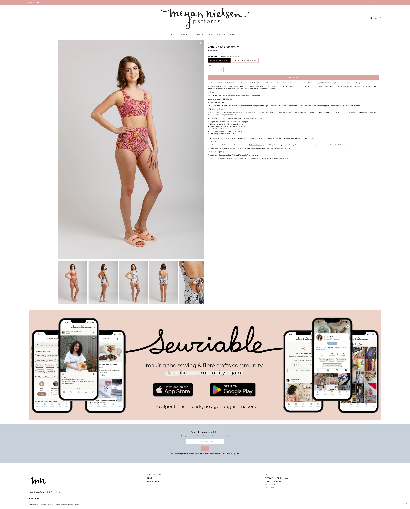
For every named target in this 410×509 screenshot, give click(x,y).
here (258, 96)
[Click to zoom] (200, 43)
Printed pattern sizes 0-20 (219, 60)
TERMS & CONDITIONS (273, 481)
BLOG (210, 34)
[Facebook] (30, 2)
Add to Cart (293, 77)
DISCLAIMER (269, 488)
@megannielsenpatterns (280, 148)
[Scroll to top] (406, 503)
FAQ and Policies (238, 155)
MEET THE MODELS (154, 481)
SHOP (182, 34)
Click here (230, 99)
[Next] (66, 43)
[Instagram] (32, 2)
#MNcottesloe (262, 148)
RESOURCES (197, 34)
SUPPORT (234, 34)
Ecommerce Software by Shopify (67, 505)
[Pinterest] (35, 2)
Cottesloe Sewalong (256, 145)
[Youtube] (38, 2)
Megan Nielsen (47, 505)
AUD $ (376, 2)
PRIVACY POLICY (271, 484)
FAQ (266, 475)
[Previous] (61, 43)
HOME (173, 34)
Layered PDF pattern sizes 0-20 (245, 60)
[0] (380, 18)
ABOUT (220, 34)
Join (204, 448)
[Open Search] (371, 18)
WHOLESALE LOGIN (154, 475)
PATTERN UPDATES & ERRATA (276, 478)
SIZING (149, 478)
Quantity (211, 65)
